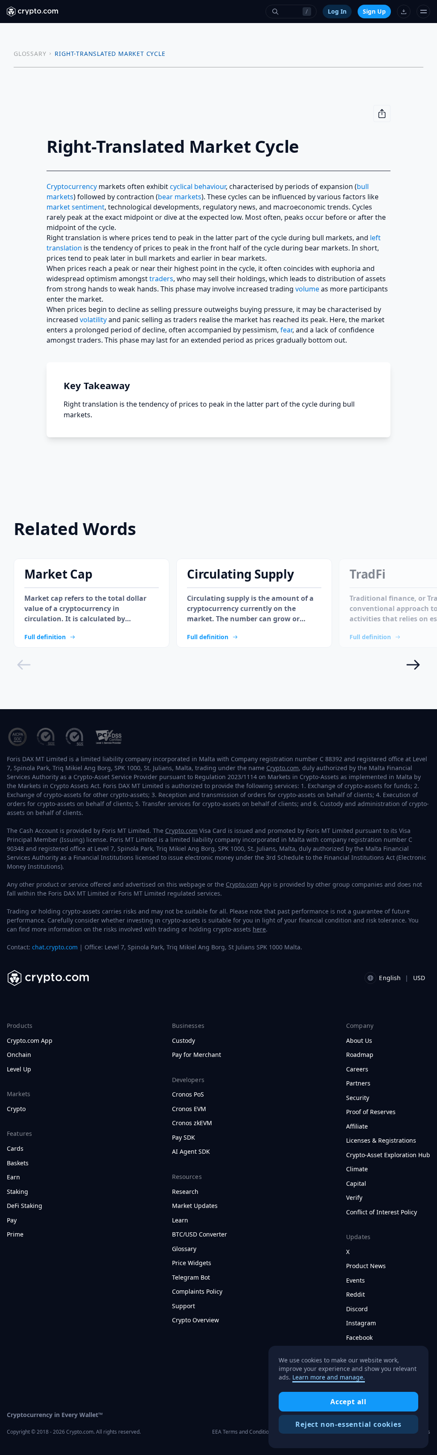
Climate (357, 1169)
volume (307, 289)
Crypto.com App (29, 1041)
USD (419, 978)
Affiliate (357, 1126)
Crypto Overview (195, 1320)
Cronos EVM (189, 1109)
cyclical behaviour (198, 186)
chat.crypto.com (55, 947)
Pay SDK (183, 1137)
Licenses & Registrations (381, 1140)
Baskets (18, 1163)
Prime (15, 1234)
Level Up (19, 1069)
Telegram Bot (191, 1277)
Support (183, 1306)
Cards (15, 1148)
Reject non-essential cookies (348, 1424)
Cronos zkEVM (192, 1123)
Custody (183, 1041)
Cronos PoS (188, 1094)
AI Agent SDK (191, 1151)
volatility (93, 319)
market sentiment (76, 207)
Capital (356, 1183)
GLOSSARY (30, 53)
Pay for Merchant (196, 1055)
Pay (12, 1220)
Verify (354, 1198)
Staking (17, 1192)
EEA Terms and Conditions (243, 1431)
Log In (337, 11)
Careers (357, 1069)
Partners (358, 1083)
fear (286, 330)
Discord (357, 1309)
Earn (13, 1177)
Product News (366, 1266)
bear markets (179, 196)
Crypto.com (282, 768)
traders (161, 278)
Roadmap (359, 1055)
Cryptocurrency (72, 186)
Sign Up (374, 11)
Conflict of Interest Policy (381, 1212)
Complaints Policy (197, 1291)
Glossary (184, 1249)
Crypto (16, 1109)
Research (185, 1192)
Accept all (348, 1401)
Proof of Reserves (371, 1112)
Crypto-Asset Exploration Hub (388, 1155)
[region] (348, 1397)
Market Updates (195, 1206)
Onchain (19, 1055)
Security (357, 1098)
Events (355, 1280)
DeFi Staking (24, 1206)
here (259, 929)
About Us (359, 1041)
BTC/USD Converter (199, 1234)
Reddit (355, 1294)
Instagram (361, 1323)
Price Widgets (191, 1263)
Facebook (359, 1338)
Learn (180, 1220)
